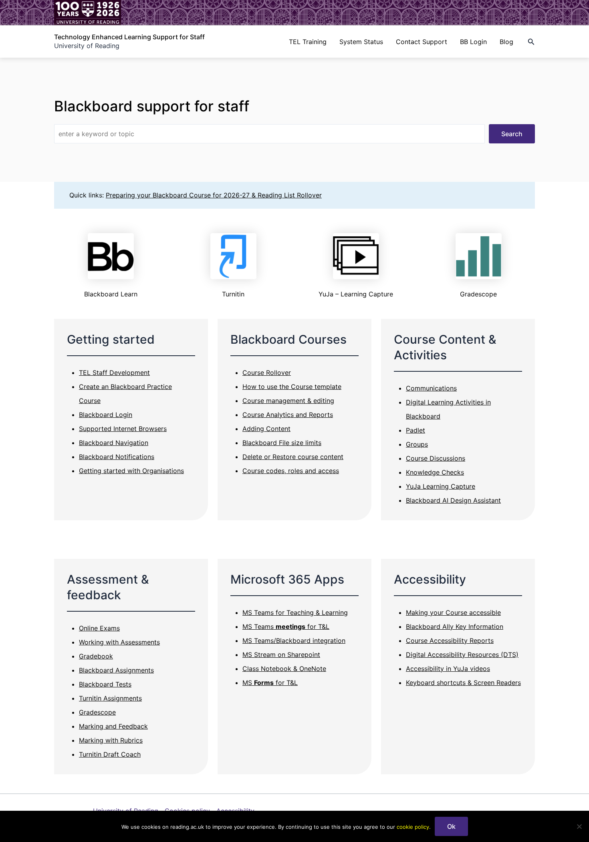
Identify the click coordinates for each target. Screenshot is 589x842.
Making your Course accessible (453, 612)
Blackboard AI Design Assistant (453, 500)
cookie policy (413, 827)
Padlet (415, 430)
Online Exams (99, 628)
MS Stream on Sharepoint (281, 655)
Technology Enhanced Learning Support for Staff (129, 37)
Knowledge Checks (435, 472)
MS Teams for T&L (285, 626)
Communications (431, 388)
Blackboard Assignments (116, 670)
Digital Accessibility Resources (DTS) (462, 655)
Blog (506, 42)
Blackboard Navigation (113, 443)
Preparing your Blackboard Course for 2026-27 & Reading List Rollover (214, 195)
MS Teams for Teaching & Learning (295, 612)
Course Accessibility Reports (450, 641)
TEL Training (308, 42)
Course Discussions (435, 458)
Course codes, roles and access (290, 471)
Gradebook (96, 656)
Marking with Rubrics (111, 740)
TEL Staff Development (114, 373)
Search (511, 134)
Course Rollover (266, 373)
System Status (361, 42)
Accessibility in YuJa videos (448, 669)
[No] (579, 826)
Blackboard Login (105, 415)
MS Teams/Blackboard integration (293, 641)
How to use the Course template (291, 387)
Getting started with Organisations (131, 471)
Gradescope (97, 712)
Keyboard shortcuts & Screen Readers (463, 683)
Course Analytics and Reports (287, 415)
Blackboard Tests (105, 684)
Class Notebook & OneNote (284, 669)
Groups (417, 444)
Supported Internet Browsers (123, 429)
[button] (531, 42)
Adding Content (266, 429)
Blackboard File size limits (281, 443)
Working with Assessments (119, 642)
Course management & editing (288, 401)
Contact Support (421, 42)
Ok (451, 826)
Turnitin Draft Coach (110, 754)
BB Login (473, 42)
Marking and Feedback (113, 726)
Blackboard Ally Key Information (454, 626)
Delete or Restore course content (292, 457)
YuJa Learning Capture (440, 486)
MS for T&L (270, 683)
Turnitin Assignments (110, 698)
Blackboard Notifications (116, 457)
